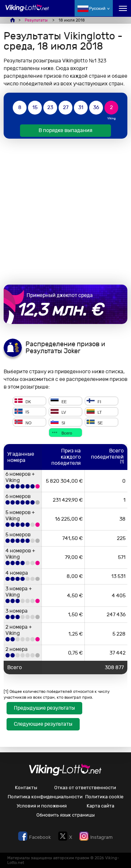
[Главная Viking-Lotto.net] (27, 12)
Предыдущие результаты (44, 708)
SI (62, 422)
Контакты (26, 787)
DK (27, 401)
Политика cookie (104, 796)
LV (63, 412)
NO (28, 422)
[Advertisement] (65, 211)
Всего (66, 433)
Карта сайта (100, 806)
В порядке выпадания (65, 130)
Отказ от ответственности (85, 787)
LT (99, 412)
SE (99, 422)
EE (63, 401)
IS (26, 412)
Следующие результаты (43, 724)
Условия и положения (42, 806)
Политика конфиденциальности (45, 796)
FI (98, 401)
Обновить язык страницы (65, 815)
